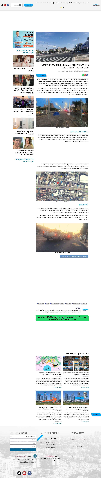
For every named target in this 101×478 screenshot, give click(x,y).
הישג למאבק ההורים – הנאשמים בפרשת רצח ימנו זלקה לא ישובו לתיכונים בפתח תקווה (24, 90)
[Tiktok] (2, 5)
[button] (87, 75)
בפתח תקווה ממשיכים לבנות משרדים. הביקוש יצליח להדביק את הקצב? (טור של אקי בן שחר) (77, 408)
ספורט (51, 3)
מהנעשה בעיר (39, 3)
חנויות (65, 3)
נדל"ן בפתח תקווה (62, 71)
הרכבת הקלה (76, 303)
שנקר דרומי (41, 303)
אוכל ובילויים (71, 3)
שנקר (47, 303)
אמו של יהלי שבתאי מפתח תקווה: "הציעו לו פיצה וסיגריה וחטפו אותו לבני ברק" (24, 153)
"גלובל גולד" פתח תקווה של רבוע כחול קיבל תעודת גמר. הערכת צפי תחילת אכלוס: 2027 (50, 408)
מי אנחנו (80, 459)
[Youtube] (5, 5)
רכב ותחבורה (61, 3)
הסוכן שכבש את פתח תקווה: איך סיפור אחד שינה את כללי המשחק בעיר (23, 111)
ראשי (88, 3)
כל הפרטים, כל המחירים (50, 447)
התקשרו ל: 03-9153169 (78, 446)
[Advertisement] (62, 21)
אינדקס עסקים (71, 456)
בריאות (45, 3)
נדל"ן (80, 3)
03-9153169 (49, 455)
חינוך (48, 3)
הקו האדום (84, 303)
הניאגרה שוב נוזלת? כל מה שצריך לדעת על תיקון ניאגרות (24, 132)
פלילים (55, 3)
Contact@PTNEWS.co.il (49, 456)
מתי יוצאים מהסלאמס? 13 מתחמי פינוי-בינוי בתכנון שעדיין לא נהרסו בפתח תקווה (76, 373)
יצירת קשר (73, 459)
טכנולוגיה (76, 3)
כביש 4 (62, 303)
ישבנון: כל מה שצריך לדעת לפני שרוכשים (24, 69)
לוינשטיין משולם (55, 303)
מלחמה (84, 3)
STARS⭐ (62, 7)
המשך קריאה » (85, 387)
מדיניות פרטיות (81, 456)
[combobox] (17, 5)
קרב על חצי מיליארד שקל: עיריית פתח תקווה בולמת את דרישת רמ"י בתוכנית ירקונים (50, 373)
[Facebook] (8, 5)
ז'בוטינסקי (69, 303)
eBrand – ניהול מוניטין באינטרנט (20, 456)
